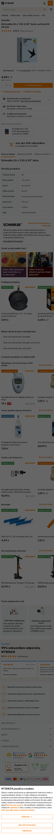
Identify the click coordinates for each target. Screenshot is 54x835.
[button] (14, 808)
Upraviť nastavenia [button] (27, 825)
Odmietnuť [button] (27, 831)
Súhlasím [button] (27, 816)
